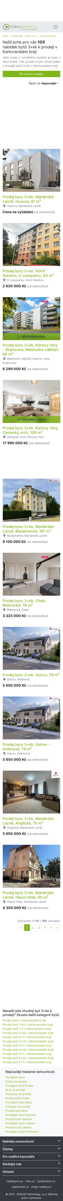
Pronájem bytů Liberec (20, 1123)
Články (8, 1149)
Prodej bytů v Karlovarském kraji (24, 1020)
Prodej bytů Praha (17, 1098)
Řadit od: (42, 83)
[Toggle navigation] (55, 27)
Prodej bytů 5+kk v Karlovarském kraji (28, 1058)
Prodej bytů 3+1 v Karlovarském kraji (27, 1045)
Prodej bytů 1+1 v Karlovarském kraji (27, 1028)
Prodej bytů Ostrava (18, 1119)
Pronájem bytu (15, 1077)
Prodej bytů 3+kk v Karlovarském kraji (28, 1041)
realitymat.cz (20, 1186)
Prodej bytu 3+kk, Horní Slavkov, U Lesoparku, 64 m (28, 273)
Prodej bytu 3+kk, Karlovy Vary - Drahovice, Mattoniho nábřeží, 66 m (31, 349)
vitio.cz (30, 1181)
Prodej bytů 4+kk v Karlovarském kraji (28, 1049)
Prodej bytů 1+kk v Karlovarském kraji (28, 1024)
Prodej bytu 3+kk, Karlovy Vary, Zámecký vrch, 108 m (31, 430)
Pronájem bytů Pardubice (22, 1131)
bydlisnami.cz (46, 1181)
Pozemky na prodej (18, 1094)
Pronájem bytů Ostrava (20, 1115)
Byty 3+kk (31, 36)
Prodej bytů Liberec (18, 1127)
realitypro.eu (14, 1181)
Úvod (5, 36)
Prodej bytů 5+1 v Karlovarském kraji (27, 1062)
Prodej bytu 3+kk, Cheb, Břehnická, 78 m (24, 602)
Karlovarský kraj (48, 36)
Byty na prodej (15, 1090)
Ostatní (8, 1172)
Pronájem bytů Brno (18, 1102)
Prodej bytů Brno (16, 1110)
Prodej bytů (17, 36)
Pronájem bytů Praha (19, 1085)
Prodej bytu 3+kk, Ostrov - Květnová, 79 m (26, 746)
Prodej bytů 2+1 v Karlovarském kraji (27, 1037)
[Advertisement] (31, 10)
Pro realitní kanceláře (19, 1156)
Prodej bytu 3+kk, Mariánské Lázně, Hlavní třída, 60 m (28, 894)
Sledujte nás (12, 1164)
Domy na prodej (16, 1081)
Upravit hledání (32, 74)
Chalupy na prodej (17, 1106)
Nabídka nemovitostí (18, 1141)
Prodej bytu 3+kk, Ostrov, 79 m (31, 675)
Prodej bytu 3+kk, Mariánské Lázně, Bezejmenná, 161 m (28, 528)
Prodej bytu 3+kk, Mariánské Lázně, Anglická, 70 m (28, 820)
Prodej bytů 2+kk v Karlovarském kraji (28, 1033)
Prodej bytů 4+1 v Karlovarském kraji (27, 1054)
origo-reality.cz (41, 1186)
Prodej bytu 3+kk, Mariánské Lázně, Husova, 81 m (28, 199)
